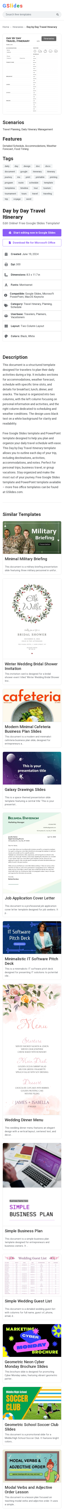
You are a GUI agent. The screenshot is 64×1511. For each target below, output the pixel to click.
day (16, 166)
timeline (24, 188)
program (9, 182)
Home (6, 27)
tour (36, 188)
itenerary (37, 171)
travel (35, 193)
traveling (47, 193)
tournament (10, 193)
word (28, 199)
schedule (33, 182)
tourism (47, 188)
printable (40, 177)
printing (53, 177)
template (48, 182)
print (28, 177)
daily (7, 166)
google (23, 171)
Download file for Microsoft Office (33, 242)
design (27, 166)
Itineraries (17, 27)
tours (24, 193)
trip (6, 199)
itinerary (51, 171)
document (10, 171)
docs (47, 166)
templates (10, 188)
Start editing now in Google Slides (34, 232)
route (21, 182)
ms (18, 177)
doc (38, 166)
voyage (17, 199)
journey (8, 177)
